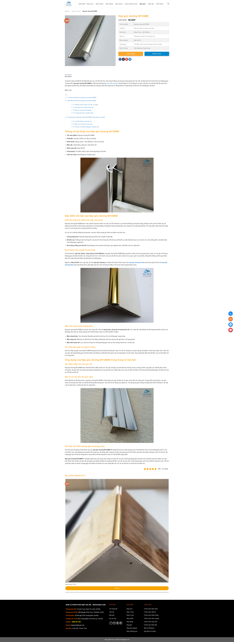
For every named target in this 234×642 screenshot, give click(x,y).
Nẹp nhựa (119, 4)
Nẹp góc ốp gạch (76, 11)
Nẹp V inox (130, 612)
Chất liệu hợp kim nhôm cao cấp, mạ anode (86, 104)
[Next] (71, 68)
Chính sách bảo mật (150, 621)
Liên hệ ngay (131, 54)
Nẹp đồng (109, 4)
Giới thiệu (82, 4)
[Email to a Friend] (123, 59)
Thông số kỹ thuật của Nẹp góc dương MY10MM (82, 97)
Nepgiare (67, 11)
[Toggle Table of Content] (66, 95)
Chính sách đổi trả (150, 612)
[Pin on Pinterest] (126, 59)
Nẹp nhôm (99, 4)
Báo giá (151, 4)
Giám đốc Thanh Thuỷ (79, 628)
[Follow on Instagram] (114, 623)
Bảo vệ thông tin (149, 628)
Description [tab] (68, 76)
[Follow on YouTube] (120, 623)
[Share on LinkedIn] (129, 59)
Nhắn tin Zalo (156, 54)
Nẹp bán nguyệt (132, 628)
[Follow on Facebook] (110, 623)
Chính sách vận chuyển (151, 618)
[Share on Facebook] (120, 59)
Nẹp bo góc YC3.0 (70, 584)
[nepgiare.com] (70, 4)
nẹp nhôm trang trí (112, 83)
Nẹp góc (143, 4)
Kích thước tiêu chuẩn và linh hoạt (84, 107)
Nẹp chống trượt (131, 4)
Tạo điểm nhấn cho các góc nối (83, 121)
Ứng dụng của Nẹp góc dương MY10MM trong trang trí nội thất (86, 117)
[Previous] (66, 68)
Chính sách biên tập (150, 625)
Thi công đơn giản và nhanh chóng (84, 113)
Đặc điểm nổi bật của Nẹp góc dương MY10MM (82, 100)
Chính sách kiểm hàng (151, 615)
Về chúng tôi (113, 609)
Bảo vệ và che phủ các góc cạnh (83, 124)
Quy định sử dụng (150, 631)
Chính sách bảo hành (151, 609)
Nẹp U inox (130, 615)
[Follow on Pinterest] (117, 623)
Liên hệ (117, 588)
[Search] (168, 4)
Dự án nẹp (112, 618)
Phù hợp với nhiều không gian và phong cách (87, 127)
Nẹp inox (90, 4)
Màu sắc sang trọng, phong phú (83, 110)
